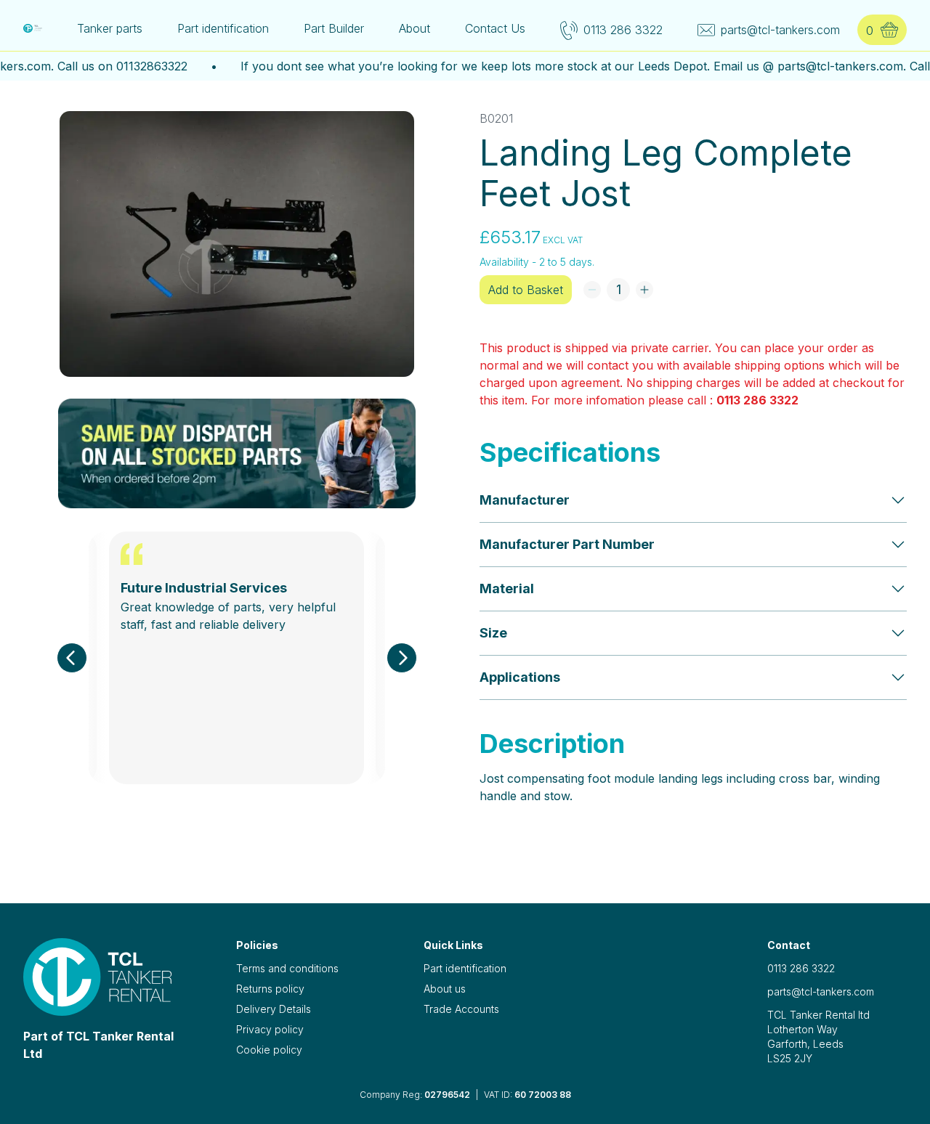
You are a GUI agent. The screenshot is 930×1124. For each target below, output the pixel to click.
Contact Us (495, 28)
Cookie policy (269, 1049)
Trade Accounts (461, 1009)
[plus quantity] (644, 289)
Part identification (223, 28)
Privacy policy (270, 1029)
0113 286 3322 (757, 400)
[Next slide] (402, 658)
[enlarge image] (237, 244)
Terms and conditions (287, 968)
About (414, 28)
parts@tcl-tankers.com (820, 991)
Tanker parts (109, 28)
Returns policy (270, 988)
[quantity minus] (592, 289)
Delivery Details (273, 1009)
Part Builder (334, 28)
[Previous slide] (72, 658)
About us (445, 988)
